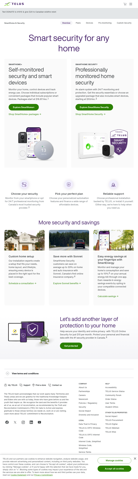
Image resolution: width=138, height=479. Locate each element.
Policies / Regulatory (88, 403)
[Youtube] (40, 422)
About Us (83, 387)
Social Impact (85, 410)
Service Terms (85, 452)
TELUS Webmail (112, 427)
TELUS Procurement (114, 420)
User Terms (110, 403)
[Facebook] (8, 422)
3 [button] (29, 207)
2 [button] (96, 98)
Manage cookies (114, 460)
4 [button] (74, 276)
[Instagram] (24, 422)
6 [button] (106, 337)
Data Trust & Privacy (88, 424)
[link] (66, 23)
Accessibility (111, 387)
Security (82, 406)
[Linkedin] (32, 422)
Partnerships (84, 391)
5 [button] (109, 272)
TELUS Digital (111, 424)
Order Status (110, 399)
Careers (82, 395)
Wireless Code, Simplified (85, 447)
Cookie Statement (18, 475)
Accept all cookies (114, 468)
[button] (131, 4)
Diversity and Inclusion (89, 414)
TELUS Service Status (115, 391)
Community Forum (113, 395)
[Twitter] (16, 422)
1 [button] (48, 98)
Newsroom (83, 399)
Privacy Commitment (43, 475)
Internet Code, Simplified (90, 441)
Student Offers (111, 406)
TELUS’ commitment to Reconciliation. (37, 413)
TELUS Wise (110, 431)
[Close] (135, 458)
